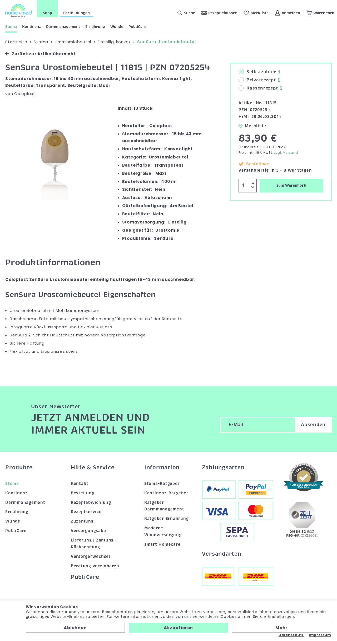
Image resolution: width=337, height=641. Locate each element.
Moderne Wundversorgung (163, 531)
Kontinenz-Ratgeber (166, 493)
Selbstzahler (261, 71)
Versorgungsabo (88, 530)
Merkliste (255, 125)
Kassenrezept (262, 88)
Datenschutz (291, 635)
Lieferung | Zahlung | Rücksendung (94, 543)
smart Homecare (162, 544)
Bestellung (83, 493)
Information (162, 467)
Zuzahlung (82, 521)
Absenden (313, 425)
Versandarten (221, 553)
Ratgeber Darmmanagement (164, 506)
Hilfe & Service (93, 467)
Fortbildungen (76, 13)
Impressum (320, 635)
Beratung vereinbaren (95, 566)
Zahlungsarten (223, 467)
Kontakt (79, 483)
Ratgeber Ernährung (166, 518)
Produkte (19, 467)
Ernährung (95, 26)
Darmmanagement (63, 26)
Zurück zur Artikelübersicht (43, 54)
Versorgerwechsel (90, 556)
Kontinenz (31, 26)
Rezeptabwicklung (91, 502)
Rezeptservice (86, 511)
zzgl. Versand (286, 152)
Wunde (116, 26)
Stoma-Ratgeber (162, 483)
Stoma (11, 26)
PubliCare (137, 26)
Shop (47, 13)
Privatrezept (261, 80)
